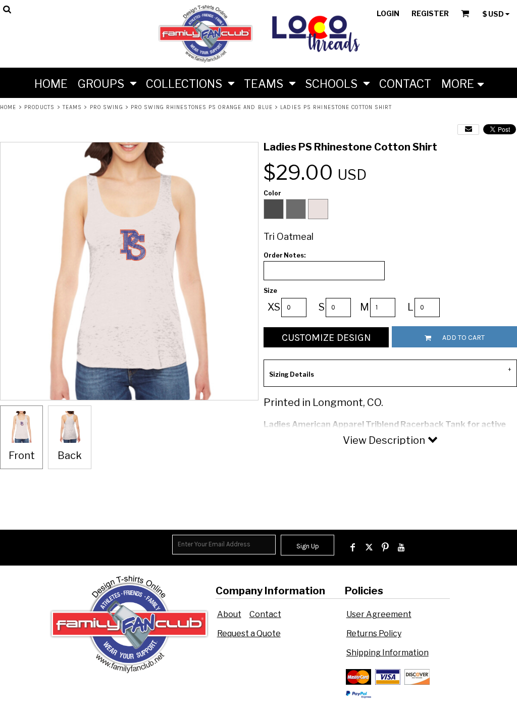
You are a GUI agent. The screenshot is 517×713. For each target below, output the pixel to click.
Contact (265, 614)
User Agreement (378, 614)
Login (388, 13)
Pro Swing (106, 107)
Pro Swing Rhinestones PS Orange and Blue (202, 107)
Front (22, 455)
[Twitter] (369, 547)
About (229, 614)
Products (39, 107)
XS (274, 307)
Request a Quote (249, 633)
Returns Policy (373, 633)
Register (430, 13)
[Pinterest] (385, 547)
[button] (107, 83)
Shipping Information (387, 652)
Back (70, 455)
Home (8, 107)
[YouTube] (401, 547)
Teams (72, 107)
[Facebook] (353, 547)
